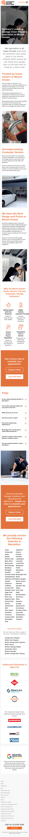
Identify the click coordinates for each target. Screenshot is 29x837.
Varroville (19, 612)
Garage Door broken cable (7, 809)
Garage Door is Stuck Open (7, 816)
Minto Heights (21, 579)
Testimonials (4, 785)
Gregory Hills (9, 617)
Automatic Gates (11, 649)
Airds (7, 550)
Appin (7, 554)
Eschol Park (9, 601)
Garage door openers (6, 813)
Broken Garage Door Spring (15, 653)
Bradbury (8, 568)
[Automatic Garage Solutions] (7, 2)
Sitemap (26, 832)
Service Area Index (5, 790)
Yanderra (19, 619)
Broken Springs (10, 651)
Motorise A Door (5, 795)
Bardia (7, 556)
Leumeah (19, 561)
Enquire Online (14, 370)
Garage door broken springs (7, 811)
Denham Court (10, 590)
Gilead (7, 603)
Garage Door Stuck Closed (7, 818)
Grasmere (8, 615)
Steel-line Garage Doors (6, 806)
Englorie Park (9, 599)
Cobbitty (8, 585)
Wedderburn (20, 615)
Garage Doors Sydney (6, 802)
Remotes (3, 797)
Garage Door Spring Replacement (9, 804)
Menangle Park (21, 574)
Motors (2, 799)
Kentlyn (18, 554)
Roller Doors (9, 644)
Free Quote (14, 828)
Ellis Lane (8, 597)
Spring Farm (20, 606)
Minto (18, 577)
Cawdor (7, 581)
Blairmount (9, 563)
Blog (2, 788)
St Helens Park (21, 610)
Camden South (10, 574)
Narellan (19, 583)
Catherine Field (10, 579)
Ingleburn (19, 550)
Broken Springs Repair (13, 647)
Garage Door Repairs (12, 638)
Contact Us (3, 820)
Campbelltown (10, 577)
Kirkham (19, 556)
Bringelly (8, 570)
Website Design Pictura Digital (14, 833)
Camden (8, 572)
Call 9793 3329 (14, 377)
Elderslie (8, 594)
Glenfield (8, 612)
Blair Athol (8, 561)
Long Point (20, 563)
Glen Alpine (9, 610)
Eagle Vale (8, 592)
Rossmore (19, 597)
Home (2, 781)
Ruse (18, 599)
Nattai (18, 588)
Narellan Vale (20, 585)
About (2, 783)
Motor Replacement (5, 792)
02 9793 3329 (21, 2)
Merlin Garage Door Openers (15, 642)
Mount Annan (20, 581)
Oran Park (19, 590)
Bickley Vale (9, 559)
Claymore (8, 583)
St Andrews (20, 608)
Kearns (18, 552)
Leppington (20, 559)
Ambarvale (8, 552)
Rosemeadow (21, 594)
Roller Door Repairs (12, 640)
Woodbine (19, 617)
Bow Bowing (9, 565)
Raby (18, 592)
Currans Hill (9, 588)
